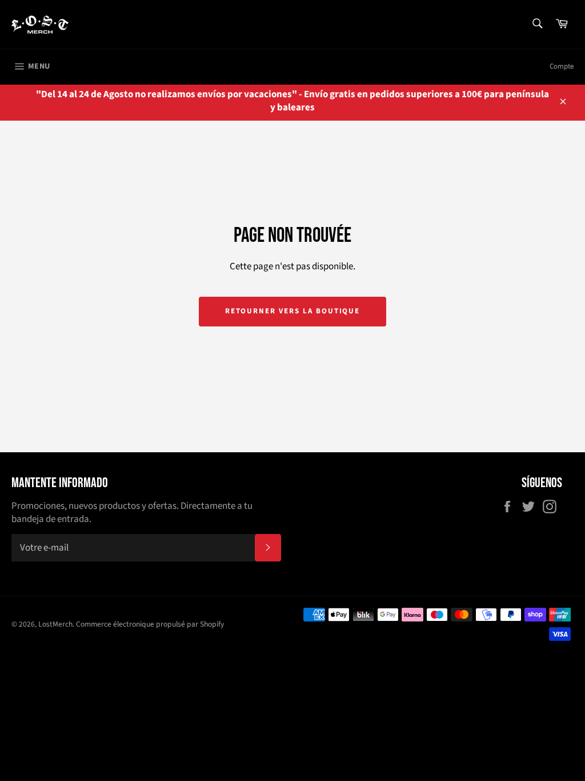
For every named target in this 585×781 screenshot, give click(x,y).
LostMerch (55, 624)
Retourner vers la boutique (292, 311)
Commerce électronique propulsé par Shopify (150, 624)
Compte (562, 66)
